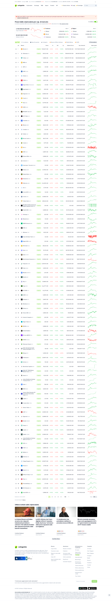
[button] (56, 539)
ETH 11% (68, 1)
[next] (68, 496)
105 (65, 496)
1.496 (27, 1)
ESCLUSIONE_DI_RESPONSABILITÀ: (22, 592)
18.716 (19, 1)
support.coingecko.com (22, 17)
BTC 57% (65, 1)
